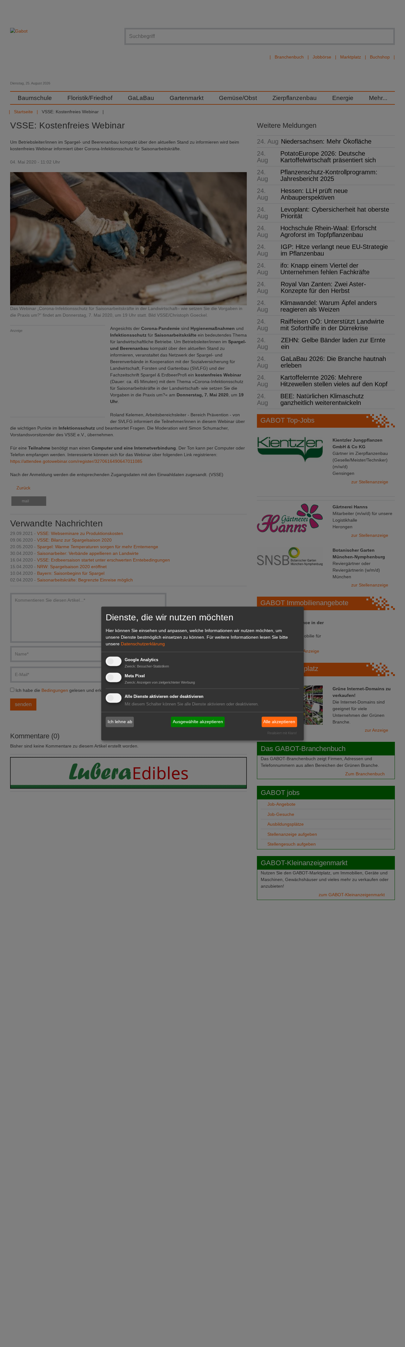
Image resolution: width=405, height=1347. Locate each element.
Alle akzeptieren (279, 721)
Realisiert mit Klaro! (282, 733)
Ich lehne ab (120, 721)
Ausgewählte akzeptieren (198, 721)
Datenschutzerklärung (143, 643)
